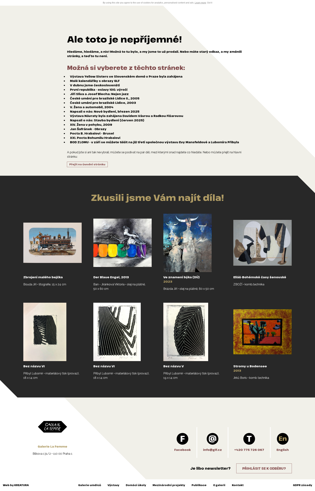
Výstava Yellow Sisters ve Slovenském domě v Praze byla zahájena (126, 76)
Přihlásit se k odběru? (264, 468)
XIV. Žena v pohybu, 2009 (91, 125)
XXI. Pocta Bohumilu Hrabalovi (95, 138)
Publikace (199, 485)
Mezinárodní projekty (169, 485)
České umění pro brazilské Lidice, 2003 (103, 103)
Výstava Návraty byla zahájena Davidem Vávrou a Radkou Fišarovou (126, 116)
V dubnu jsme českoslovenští (95, 85)
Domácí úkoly (136, 485)
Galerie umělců (89, 485)
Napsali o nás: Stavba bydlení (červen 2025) (107, 120)
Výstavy (113, 485)
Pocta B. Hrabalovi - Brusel (92, 133)
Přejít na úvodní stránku (87, 164)
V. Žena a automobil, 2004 (91, 107)
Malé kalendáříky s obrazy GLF (95, 81)
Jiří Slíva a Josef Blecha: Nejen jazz (99, 94)
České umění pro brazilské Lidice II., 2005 (104, 98)
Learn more (200, 2)
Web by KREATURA (16, 485)
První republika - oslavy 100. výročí (98, 90)
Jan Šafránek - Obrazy (88, 129)
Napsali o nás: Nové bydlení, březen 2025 (104, 111)
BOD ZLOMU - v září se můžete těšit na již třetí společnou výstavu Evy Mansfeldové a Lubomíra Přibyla (154, 142)
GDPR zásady (302, 485)
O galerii (219, 485)
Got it (209, 2)
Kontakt (238, 485)
